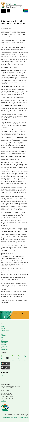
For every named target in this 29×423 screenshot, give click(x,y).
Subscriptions (4, 342)
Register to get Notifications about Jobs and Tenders (13, 375)
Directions (3, 401)
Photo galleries (4, 349)
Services (3, 328)
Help (2, 337)
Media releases (4, 340)
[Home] (12, 5)
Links (2, 333)
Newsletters (4, 348)
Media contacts (4, 346)
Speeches (13, 16)
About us (3, 326)
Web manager (14, 417)
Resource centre (5, 330)
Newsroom (7, 16)
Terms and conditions (23, 417)
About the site (6, 417)
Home (2, 16)
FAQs (2, 339)
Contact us (3, 335)
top (2, 305)
